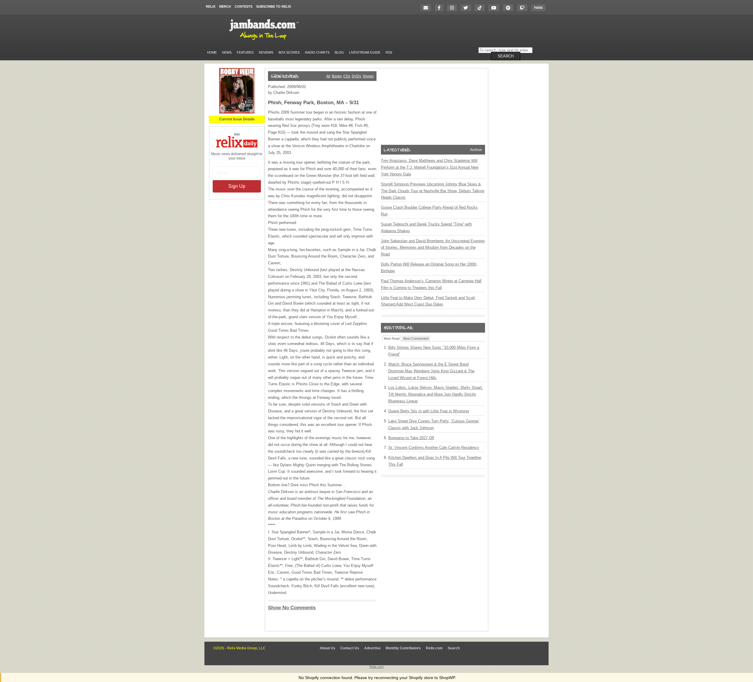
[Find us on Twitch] (523, 7)
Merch (225, 6)
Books (337, 76)
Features (245, 52)
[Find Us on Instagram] (453, 7)
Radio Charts (317, 52)
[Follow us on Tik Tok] (481, 7)
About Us (327, 648)
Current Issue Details (237, 119)
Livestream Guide (364, 52)
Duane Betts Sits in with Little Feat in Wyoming (428, 411)
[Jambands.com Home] (265, 40)
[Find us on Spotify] (509, 7)
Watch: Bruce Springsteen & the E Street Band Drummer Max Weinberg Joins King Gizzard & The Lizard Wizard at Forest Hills (431, 371)
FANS (538, 7)
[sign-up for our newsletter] (427, 7)
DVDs (356, 76)
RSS (389, 52)
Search (454, 648)
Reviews (266, 52)
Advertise (372, 648)
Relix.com (434, 648)
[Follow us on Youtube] (495, 7)
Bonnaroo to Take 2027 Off (411, 438)
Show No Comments (292, 607)
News (226, 52)
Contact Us (349, 648)
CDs (346, 76)
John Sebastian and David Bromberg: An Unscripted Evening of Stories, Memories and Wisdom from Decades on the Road (432, 248)
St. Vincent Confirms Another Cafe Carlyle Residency (433, 447)
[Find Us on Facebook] (440, 7)
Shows (368, 76)
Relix (210, 6)
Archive (476, 150)
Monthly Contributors (403, 648)
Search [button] (506, 56)
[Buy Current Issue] (236, 112)
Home (212, 52)
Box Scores (289, 52)
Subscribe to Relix (273, 6)
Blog (339, 52)
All (328, 76)
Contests (243, 6)
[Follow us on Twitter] (467, 7)
